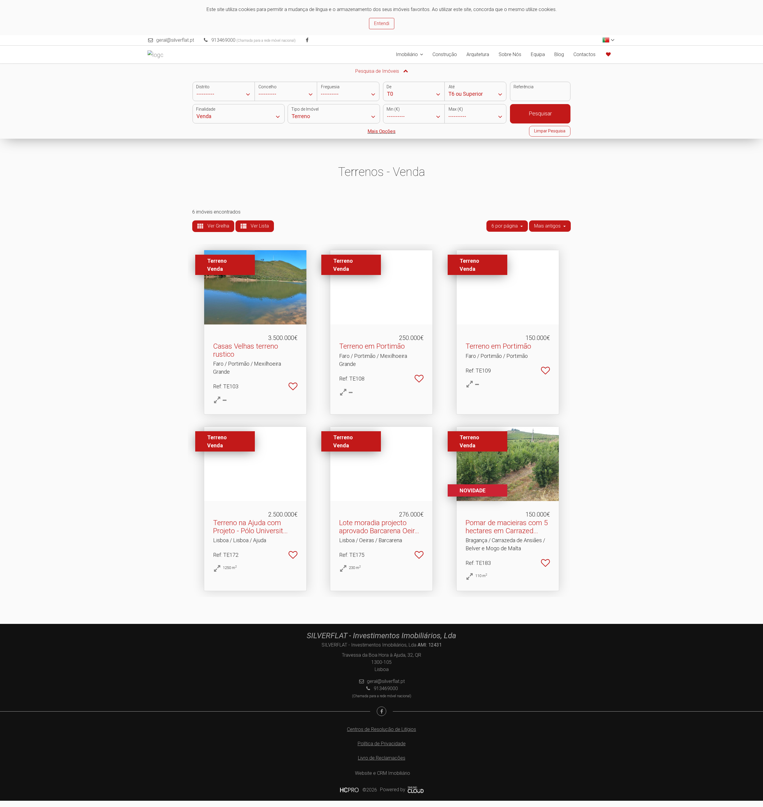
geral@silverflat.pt (175, 40)
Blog (559, 54)
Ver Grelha (217, 226)
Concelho (267, 86)
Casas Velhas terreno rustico (245, 350)
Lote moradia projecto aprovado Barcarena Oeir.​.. (379, 527)
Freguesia (330, 86)
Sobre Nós (510, 54)
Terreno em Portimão (372, 346)
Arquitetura (477, 54)
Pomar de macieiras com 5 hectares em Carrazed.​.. (507, 527)
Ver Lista (259, 226)
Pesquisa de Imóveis (377, 71)
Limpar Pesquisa (549, 131)
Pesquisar (540, 113)
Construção (444, 54)
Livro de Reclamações (381, 758)
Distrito (203, 86)
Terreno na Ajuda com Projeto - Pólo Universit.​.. (250, 527)
